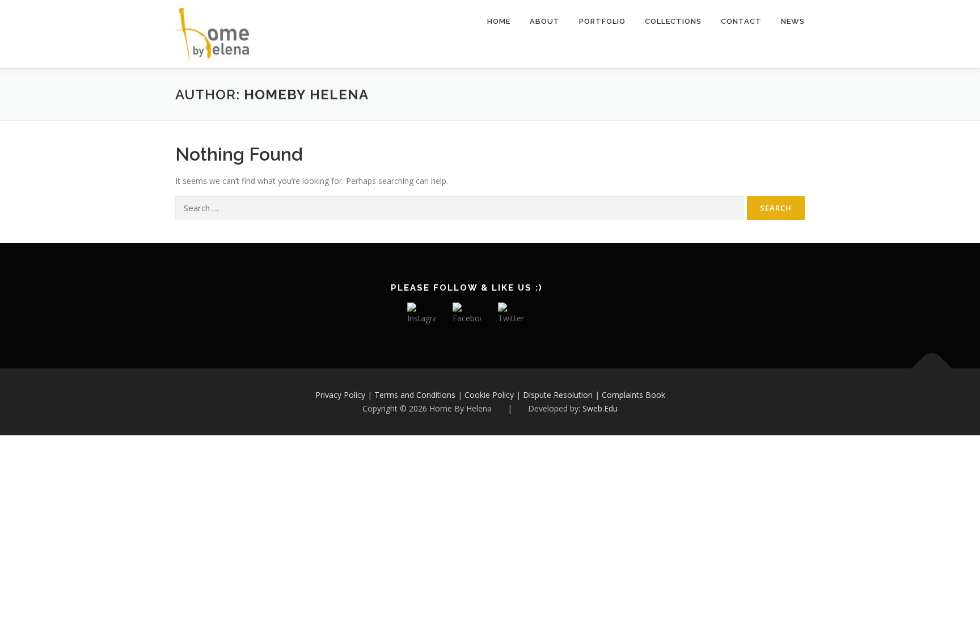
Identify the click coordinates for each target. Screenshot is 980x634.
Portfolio (602, 21)
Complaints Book (633, 394)
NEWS (793, 21)
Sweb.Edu (600, 408)
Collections (673, 21)
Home (498, 21)
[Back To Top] (932, 369)
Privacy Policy (340, 394)
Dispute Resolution (558, 394)
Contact (741, 21)
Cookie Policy (489, 394)
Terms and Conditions (414, 394)
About (545, 21)
